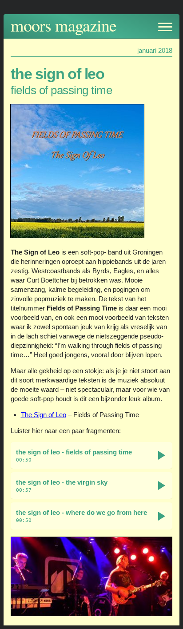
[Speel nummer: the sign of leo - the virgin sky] (161, 485)
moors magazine (63, 25)
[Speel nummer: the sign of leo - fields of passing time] (161, 455)
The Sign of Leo (43, 414)
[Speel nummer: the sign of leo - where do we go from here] (161, 516)
